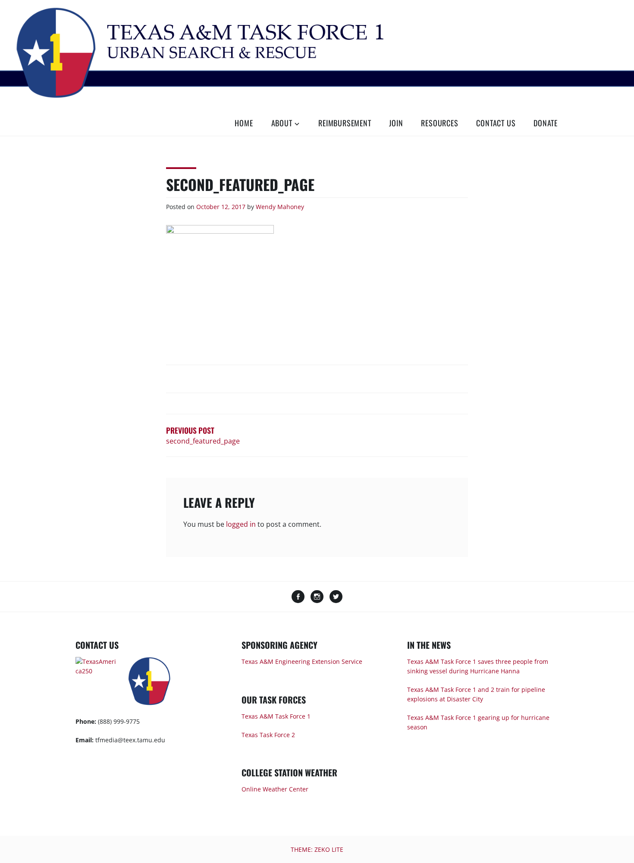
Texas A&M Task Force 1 (276, 716)
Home (244, 122)
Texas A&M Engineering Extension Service (302, 661)
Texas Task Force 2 (268, 735)
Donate (546, 122)
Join (396, 122)
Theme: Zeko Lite (317, 849)
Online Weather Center (275, 789)
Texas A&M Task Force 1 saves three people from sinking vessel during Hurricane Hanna (477, 666)
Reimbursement (344, 122)
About (281, 122)
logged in (241, 524)
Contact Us (495, 122)
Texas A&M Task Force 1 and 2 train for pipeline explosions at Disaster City (476, 694)
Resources (439, 122)
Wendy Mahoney (280, 207)
